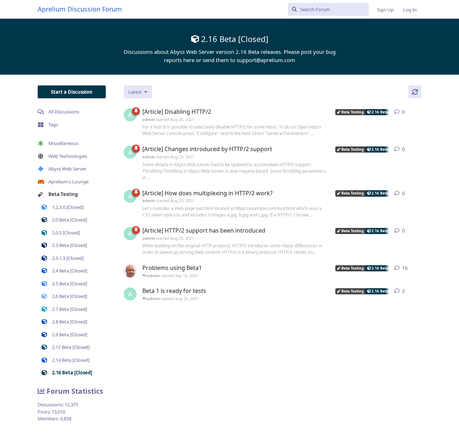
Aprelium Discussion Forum (80, 9)
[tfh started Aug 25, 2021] (130, 271)
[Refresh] (414, 91)
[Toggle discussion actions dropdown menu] (418, 112)
